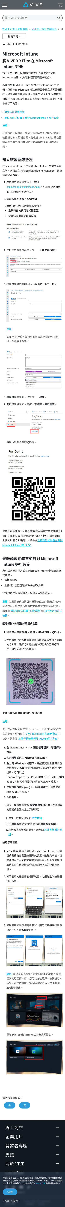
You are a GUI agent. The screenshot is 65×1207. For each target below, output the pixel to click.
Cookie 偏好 (10, 1201)
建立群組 (37, 818)
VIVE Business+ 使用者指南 (41, 733)
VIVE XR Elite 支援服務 (15, 29)
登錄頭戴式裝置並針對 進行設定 (31, 118)
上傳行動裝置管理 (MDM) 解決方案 (37, 738)
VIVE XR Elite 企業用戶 (44, 29)
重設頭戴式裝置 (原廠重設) (26, 611)
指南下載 (13, 36)
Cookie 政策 (40, 1183)
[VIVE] (32, 4)
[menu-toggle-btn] (4, 5)
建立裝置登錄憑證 (14, 112)
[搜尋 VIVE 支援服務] (57, 18)
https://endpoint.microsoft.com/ (23, 187)
